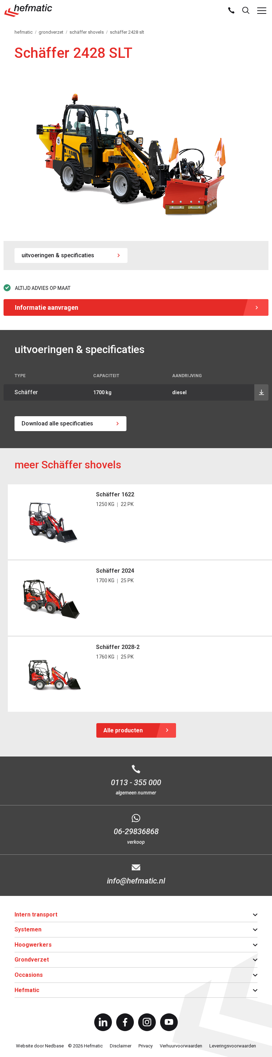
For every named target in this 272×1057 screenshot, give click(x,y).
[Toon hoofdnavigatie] (261, 10)
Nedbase (54, 1045)
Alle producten (123, 730)
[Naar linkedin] (103, 1022)
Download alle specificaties (57, 423)
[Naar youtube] (169, 1022)
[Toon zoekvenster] (245, 10)
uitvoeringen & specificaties (58, 255)
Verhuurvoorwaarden (181, 1045)
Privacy (145, 1045)
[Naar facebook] (125, 1022)
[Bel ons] (231, 10)
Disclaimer (120, 1045)
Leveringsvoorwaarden (232, 1045)
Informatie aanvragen (46, 307)
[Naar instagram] (147, 1022)
